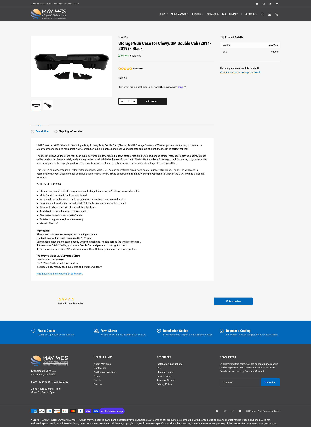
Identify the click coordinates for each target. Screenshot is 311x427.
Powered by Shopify (271, 411)
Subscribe (270, 382)
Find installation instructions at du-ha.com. (59, 273)
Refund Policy (164, 376)
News (97, 376)
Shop (162, 14)
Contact (233, 14)
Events (97, 380)
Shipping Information (71, 131)
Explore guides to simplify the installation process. (188, 334)
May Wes (123, 37)
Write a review (233, 301)
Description (42, 131)
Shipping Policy (165, 372)
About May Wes (178, 14)
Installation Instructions (170, 364)
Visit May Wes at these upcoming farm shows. (123, 334)
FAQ (224, 14)
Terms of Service (166, 380)
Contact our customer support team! (240, 72)
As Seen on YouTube (105, 372)
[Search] (262, 14)
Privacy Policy (164, 384)
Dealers (196, 14)
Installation (213, 14)
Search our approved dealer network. (56, 334)
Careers (98, 384)
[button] (125, 68)
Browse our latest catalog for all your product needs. (252, 334)
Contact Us (100, 368)
